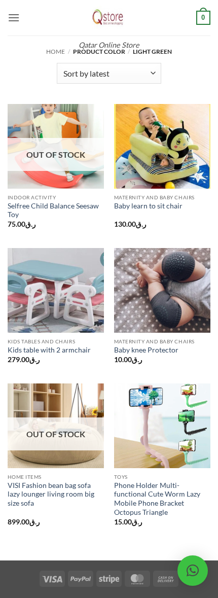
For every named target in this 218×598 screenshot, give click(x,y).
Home (55, 51)
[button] (14, 17)
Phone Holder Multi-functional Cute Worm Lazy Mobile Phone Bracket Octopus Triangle (157, 498)
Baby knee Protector (146, 350)
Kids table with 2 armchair (49, 350)
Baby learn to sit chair (148, 206)
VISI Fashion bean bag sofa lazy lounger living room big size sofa (51, 494)
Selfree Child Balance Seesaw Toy (53, 210)
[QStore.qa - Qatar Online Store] (109, 18)
